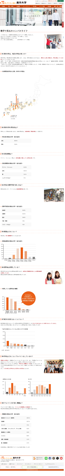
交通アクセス (38, 1)
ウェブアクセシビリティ (50, 463)
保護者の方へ (44, 3)
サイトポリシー (28, 463)
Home (44, 8)
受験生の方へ (38, 3)
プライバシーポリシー (38, 463)
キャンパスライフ (49, 8)
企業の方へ (55, 3)
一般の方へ (50, 3)
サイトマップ (19, 463)
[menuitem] (63, 8)
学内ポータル (61, 0)
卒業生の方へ (61, 3)
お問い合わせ (45, 1)
